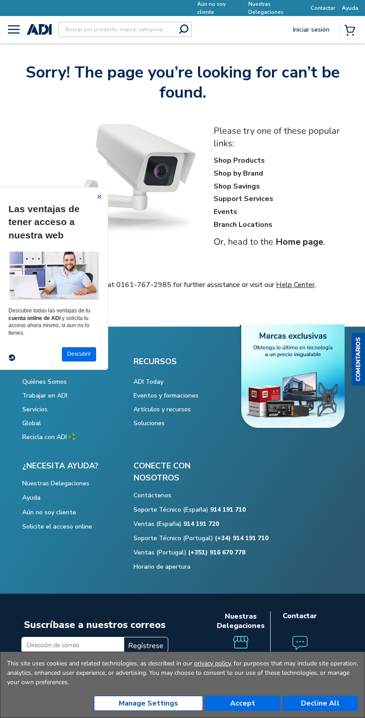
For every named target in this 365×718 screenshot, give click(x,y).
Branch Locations (243, 225)
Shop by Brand (238, 173)
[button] (358, 359)
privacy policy (212, 663)
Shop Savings (237, 186)
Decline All (320, 703)
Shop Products (239, 160)
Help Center (295, 285)
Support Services (243, 199)
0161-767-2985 (143, 285)
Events (225, 212)
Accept (242, 703)
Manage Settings (148, 703)
